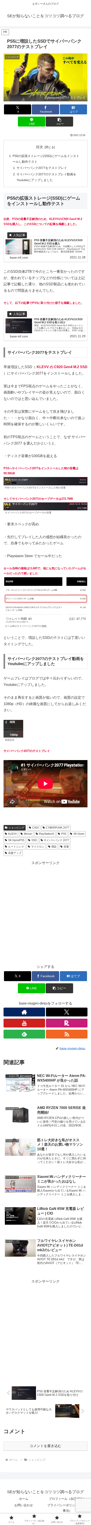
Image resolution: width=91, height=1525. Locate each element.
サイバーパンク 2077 (56, 840)
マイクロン (37, 846)
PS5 (63, 833)
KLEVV (12, 833)
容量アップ (14, 853)
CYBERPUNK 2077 (57, 827)
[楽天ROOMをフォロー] (66, 1023)
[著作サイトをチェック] (24, 1012)
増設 (54, 846)
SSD (34, 840)
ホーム (23, 1498)
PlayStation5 (46, 833)
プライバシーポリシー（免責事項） (67, 1507)
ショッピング (16, 827)
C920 (35, 827)
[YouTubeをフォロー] (24, 1023)
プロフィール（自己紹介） (67, 1498)
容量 (66, 846)
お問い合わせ (23, 1505)
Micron (28, 833)
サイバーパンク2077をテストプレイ (42, 168)
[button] (59, 122)
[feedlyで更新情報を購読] (24, 1034)
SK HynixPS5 (16, 840)
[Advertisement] (45, 911)
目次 (39, 147)
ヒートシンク (16, 846)
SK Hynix (78, 833)
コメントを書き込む (45, 1446)
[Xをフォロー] (66, 1012)
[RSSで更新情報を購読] (66, 1034)
